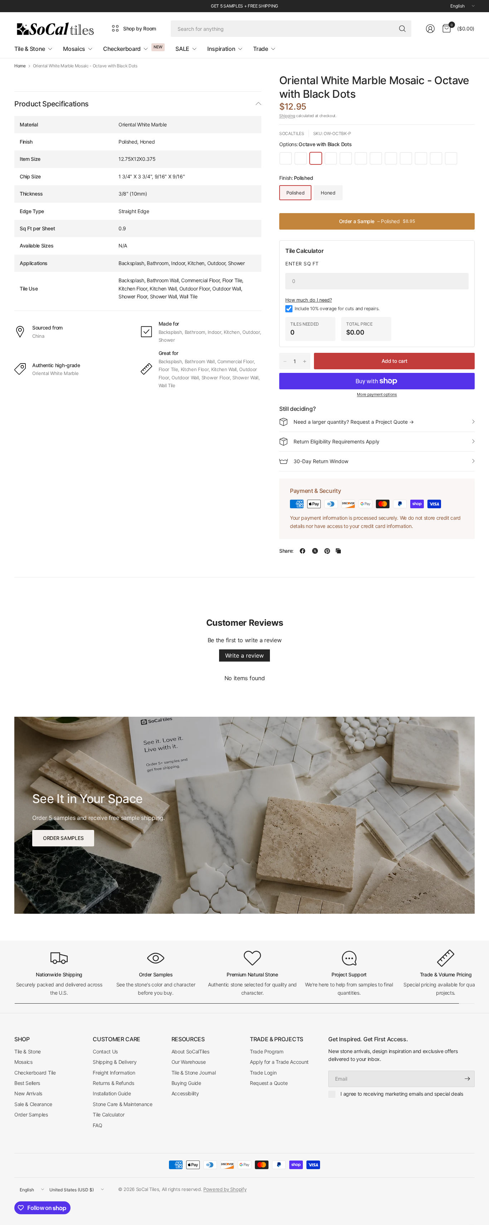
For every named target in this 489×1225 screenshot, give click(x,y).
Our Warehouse (188, 1062)
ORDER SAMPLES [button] (63, 838)
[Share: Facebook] (302, 551)
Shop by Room (139, 28)
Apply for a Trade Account (279, 1062)
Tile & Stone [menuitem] (29, 48)
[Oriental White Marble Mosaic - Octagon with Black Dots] (346, 158)
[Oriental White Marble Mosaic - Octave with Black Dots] (315, 158)
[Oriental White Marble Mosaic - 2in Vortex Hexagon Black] (451, 158)
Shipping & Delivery (114, 1062)
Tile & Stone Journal (193, 1073)
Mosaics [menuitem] (74, 48)
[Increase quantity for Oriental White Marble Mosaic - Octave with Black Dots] (304, 361)
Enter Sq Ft (302, 263)
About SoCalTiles (190, 1051)
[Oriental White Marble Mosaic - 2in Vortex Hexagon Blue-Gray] (436, 158)
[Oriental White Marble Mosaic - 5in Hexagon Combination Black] (391, 158)
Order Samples (31, 1114)
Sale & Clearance (33, 1104)
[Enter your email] (467, 1079)
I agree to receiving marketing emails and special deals (401, 1094)
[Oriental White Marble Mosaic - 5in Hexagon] (406, 158)
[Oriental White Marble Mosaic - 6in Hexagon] (361, 158)
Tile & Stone (27, 1051)
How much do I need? (308, 300)
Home (20, 66)
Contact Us (105, 1051)
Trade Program (267, 1051)
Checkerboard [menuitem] (122, 48)
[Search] (402, 28)
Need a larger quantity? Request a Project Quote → (354, 422)
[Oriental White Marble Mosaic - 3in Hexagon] (421, 158)
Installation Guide (112, 1093)
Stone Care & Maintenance (122, 1104)
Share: (286, 550)
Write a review (244, 655)
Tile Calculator (108, 1114)
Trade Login (263, 1073)
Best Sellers (27, 1083)
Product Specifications (51, 104)
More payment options (377, 394)
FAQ (97, 1125)
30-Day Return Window (321, 461)
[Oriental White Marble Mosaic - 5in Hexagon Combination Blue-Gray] (376, 158)
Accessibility (185, 1093)
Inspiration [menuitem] (221, 48)
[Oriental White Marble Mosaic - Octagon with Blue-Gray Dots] (331, 158)
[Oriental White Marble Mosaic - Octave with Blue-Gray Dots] (300, 158)
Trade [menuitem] (260, 48)
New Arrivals (28, 1093)
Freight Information (114, 1073)
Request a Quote (268, 1083)
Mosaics (23, 1062)
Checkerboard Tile (35, 1073)
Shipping (287, 115)
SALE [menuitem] (182, 48)
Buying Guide (186, 1083)
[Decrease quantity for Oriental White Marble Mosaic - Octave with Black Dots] (285, 361)
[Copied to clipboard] (338, 551)
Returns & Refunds (113, 1083)
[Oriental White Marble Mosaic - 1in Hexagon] (285, 158)
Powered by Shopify (224, 1189)
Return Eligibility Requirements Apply (336, 441)
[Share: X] (315, 551)
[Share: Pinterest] (327, 551)
